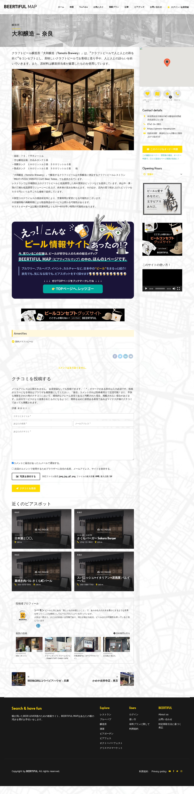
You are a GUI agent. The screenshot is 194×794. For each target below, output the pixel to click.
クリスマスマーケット (111, 748)
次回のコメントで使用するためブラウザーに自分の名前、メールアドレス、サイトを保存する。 (63, 468)
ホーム (61, 7)
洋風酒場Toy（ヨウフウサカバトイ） (86, 657)
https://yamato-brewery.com (161, 129)
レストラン (105, 714)
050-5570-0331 (24, 585)
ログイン (133, 714)
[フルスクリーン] (178, 288)
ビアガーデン (106, 733)
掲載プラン (114, 7)
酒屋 (102, 728)
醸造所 (15, 24)
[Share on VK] (131, 356)
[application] (162, 280)
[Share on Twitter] (120, 356)
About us (163, 714)
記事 (127, 7)
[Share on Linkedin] (125, 356)
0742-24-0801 (154, 124)
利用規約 (133, 728)
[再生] (146, 288)
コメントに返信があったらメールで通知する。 (37, 463)
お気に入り (98, 7)
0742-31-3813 (86, 542)
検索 (72, 7)
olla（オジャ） (22, 656)
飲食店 (17, 512)
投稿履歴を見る (122, 633)
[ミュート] (174, 288)
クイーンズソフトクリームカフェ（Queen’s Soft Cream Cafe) (57, 657)
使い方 (132, 719)
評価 (14, 408)
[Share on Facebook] (115, 356)
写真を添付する (28, 476)
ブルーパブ (105, 719)
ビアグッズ (139, 7)
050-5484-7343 (86, 585)
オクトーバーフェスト (111, 743)
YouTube (83, 7)
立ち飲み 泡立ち (109, 656)
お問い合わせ (156, 7)
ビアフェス (105, 738)
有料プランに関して (139, 724)
